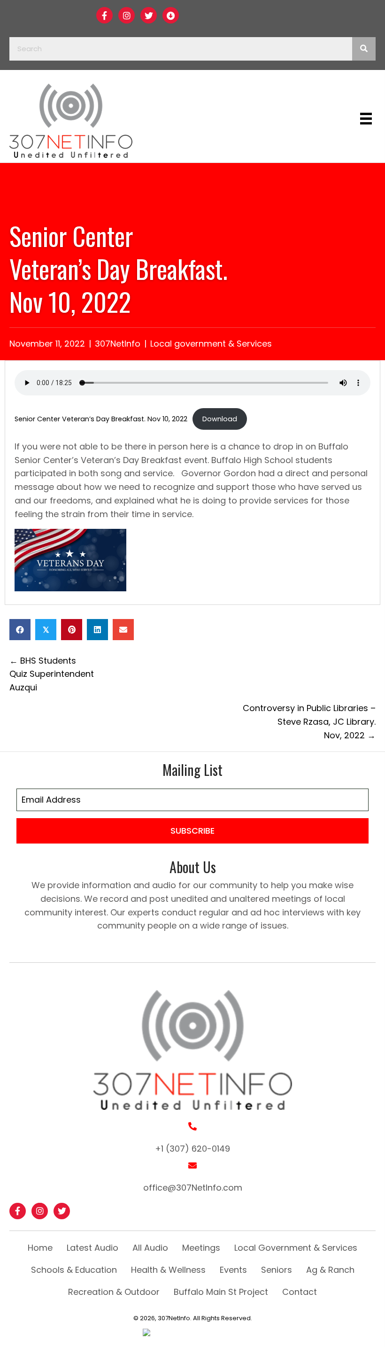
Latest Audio (92, 1248)
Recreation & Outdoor (114, 1292)
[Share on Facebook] (20, 629)
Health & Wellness (168, 1270)
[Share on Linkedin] (97, 629)
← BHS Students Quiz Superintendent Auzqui (51, 674)
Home (40, 1248)
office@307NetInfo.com (192, 1187)
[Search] (364, 49)
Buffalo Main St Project (221, 1292)
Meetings (201, 1248)
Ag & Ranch (330, 1270)
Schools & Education (74, 1270)
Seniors (276, 1270)
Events (233, 1270)
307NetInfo (117, 343)
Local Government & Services (295, 1248)
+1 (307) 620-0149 (192, 1148)
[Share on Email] (123, 629)
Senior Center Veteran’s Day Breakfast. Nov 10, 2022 (101, 419)
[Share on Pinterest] (71, 629)
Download (219, 419)
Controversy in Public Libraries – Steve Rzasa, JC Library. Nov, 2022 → (309, 721)
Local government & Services (211, 343)
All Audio (150, 1248)
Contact (299, 1292)
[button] (104, 15)
